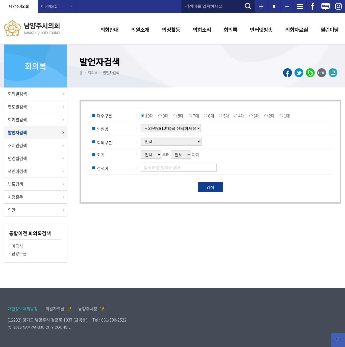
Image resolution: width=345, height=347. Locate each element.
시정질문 (15, 197)
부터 (166, 154)
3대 (257, 116)
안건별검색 (17, 158)
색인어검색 (17, 171)
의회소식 (202, 30)
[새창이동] (312, 6)
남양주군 (19, 253)
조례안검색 (17, 145)
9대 (166, 116)
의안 (11, 210)
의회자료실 (296, 30)
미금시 (17, 246)
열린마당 (330, 30)
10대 (149, 116)
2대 (272, 116)
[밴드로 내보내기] (310, 72)
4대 (241, 116)
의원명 (102, 129)
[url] (321, 72)
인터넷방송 (261, 30)
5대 (226, 116)
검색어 (102, 168)
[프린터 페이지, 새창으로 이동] (333, 72)
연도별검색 (17, 107)
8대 (181, 116)
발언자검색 (17, 132)
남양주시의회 (19, 6)
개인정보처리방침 (23, 309)
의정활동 (171, 30)
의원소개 (140, 30)
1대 (287, 116)
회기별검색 (17, 120)
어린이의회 (49, 6)
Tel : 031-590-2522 (109, 320)
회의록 (230, 30)
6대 (211, 116)
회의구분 (104, 142)
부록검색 (15, 184)
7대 (196, 116)
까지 (196, 154)
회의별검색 (17, 94)
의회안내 (109, 30)
